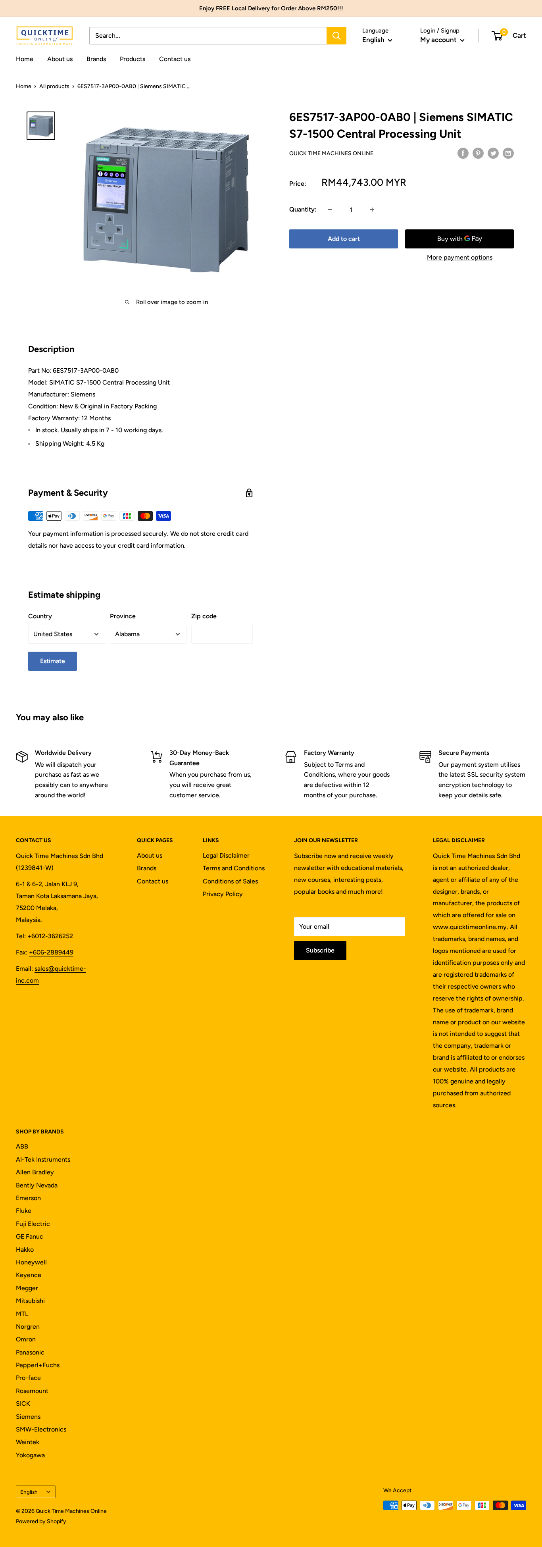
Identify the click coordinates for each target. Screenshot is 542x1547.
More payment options (459, 257)
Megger (27, 1288)
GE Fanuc (29, 1236)
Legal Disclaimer (226, 855)
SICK (23, 1403)
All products (54, 86)
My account (439, 40)
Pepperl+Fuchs (38, 1365)
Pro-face (28, 1378)
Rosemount (32, 1391)
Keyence (28, 1275)
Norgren (28, 1326)
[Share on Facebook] (463, 153)
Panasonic (30, 1352)
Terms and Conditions (234, 868)
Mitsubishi (30, 1301)
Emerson (28, 1198)
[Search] (336, 35)
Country (40, 616)
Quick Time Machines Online (331, 153)
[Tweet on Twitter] (493, 153)
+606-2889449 (51, 952)
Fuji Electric (33, 1224)
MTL (22, 1314)
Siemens (28, 1416)
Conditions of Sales (230, 881)
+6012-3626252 (50, 936)
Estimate (52, 661)
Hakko (25, 1249)
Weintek (27, 1442)
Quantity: (303, 209)
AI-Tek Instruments (43, 1159)
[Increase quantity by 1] (372, 209)
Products (132, 59)
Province (123, 616)
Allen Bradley (35, 1172)
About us (60, 59)
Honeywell (31, 1262)
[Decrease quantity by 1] (330, 209)
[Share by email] (508, 153)
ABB (22, 1146)
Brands (96, 59)
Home (24, 59)
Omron (26, 1339)
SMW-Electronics (41, 1429)
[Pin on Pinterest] (478, 153)
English (29, 1492)
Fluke (23, 1210)
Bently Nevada (37, 1185)
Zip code (204, 616)
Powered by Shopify (41, 1521)
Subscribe (320, 950)
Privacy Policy (223, 894)
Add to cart (344, 238)
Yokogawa (30, 1455)
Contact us (174, 59)
